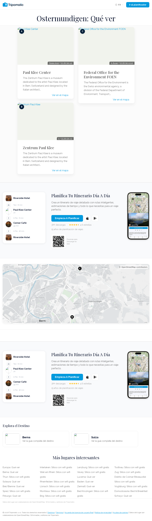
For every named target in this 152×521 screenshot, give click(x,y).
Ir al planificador (137, 5)
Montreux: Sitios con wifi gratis (56, 491)
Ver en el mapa (60, 95)
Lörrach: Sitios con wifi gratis (55, 486)
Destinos (51, 512)
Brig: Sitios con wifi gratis (53, 496)
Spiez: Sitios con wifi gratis (16, 491)
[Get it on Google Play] (95, 218)
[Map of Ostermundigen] (76, 293)
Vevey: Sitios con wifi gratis (91, 472)
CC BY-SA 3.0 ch (126, 63)
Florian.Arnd (54, 63)
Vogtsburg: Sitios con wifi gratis (130, 486)
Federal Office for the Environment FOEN (101, 74)
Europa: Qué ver (11, 467)
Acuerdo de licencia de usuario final (79, 512)
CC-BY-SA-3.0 (66, 63)
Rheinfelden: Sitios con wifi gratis (57, 481)
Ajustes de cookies (120, 512)
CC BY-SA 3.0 (66, 139)
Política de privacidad (103, 512)
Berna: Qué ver (10, 472)
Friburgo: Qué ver (12, 496)
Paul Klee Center (37, 72)
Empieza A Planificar (67, 218)
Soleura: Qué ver (11, 481)
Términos (59, 512)
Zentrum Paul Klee (38, 147)
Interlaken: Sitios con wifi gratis (56, 467)
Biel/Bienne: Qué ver (13, 486)
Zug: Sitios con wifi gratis (127, 472)
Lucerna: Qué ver (86, 477)
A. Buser (114, 63)
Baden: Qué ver (85, 481)
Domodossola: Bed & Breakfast (130, 491)
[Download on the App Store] (87, 218)
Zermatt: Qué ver (86, 486)
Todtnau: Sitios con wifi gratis (129, 467)
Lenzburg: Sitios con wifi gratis (93, 467)
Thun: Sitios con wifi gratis (16, 477)
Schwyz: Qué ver (123, 496)
